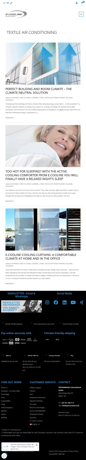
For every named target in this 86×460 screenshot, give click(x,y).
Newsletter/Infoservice (38, 397)
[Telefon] (11, 3)
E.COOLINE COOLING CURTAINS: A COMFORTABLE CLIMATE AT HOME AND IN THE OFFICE (40, 257)
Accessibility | (53, 454)
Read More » (9, 117)
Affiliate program (35, 388)
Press (3, 397)
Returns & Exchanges (37, 407)
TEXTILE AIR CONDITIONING (55, 98)
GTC (56, 451)
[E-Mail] (8, 3)
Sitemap (61, 454)
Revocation (63, 451)
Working (4, 417)
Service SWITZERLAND (37, 411)
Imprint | (52, 451)
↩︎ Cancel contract (36, 421)
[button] (43, 424)
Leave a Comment (12, 98)
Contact (32, 391)
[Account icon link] (77, 3)
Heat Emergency (7, 407)
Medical (3, 411)
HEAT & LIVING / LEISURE (29, 98)
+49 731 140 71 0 (67, 403)
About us (4, 388)
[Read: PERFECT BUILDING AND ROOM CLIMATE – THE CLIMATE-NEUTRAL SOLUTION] (42, 63)
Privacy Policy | (73, 451)
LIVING (41, 98)
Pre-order (33, 404)
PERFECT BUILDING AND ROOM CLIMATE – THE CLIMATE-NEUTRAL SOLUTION (38, 91)
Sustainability (5, 401)
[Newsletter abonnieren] (21, 306)
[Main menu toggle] (81, 14)
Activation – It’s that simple (10, 391)
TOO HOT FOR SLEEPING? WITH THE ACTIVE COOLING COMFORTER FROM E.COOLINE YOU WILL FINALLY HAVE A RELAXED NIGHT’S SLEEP (41, 175)
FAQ (31, 394)
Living (3, 404)
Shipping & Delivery (36, 414)
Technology (5, 394)
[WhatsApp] (4, 3)
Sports (3, 414)
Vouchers (33, 417)
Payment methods (36, 401)
